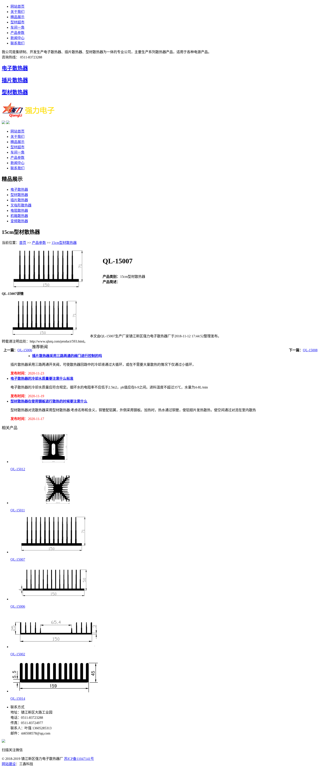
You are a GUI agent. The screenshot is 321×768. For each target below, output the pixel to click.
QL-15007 (17, 559)
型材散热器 (15, 92)
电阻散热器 (19, 210)
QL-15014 (17, 698)
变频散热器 (19, 221)
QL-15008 (310, 350)
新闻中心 (17, 38)
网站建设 (9, 764)
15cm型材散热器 (64, 243)
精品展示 (17, 17)
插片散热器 (15, 80)
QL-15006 (24, 350)
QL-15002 (17, 654)
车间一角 (17, 27)
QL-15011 (17, 510)
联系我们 (17, 43)
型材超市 (17, 22)
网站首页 (17, 6)
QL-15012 (17, 469)
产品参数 (17, 33)
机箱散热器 (19, 216)
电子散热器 (15, 68)
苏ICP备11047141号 (79, 759)
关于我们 (17, 12)
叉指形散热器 (20, 205)
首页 (22, 243)
